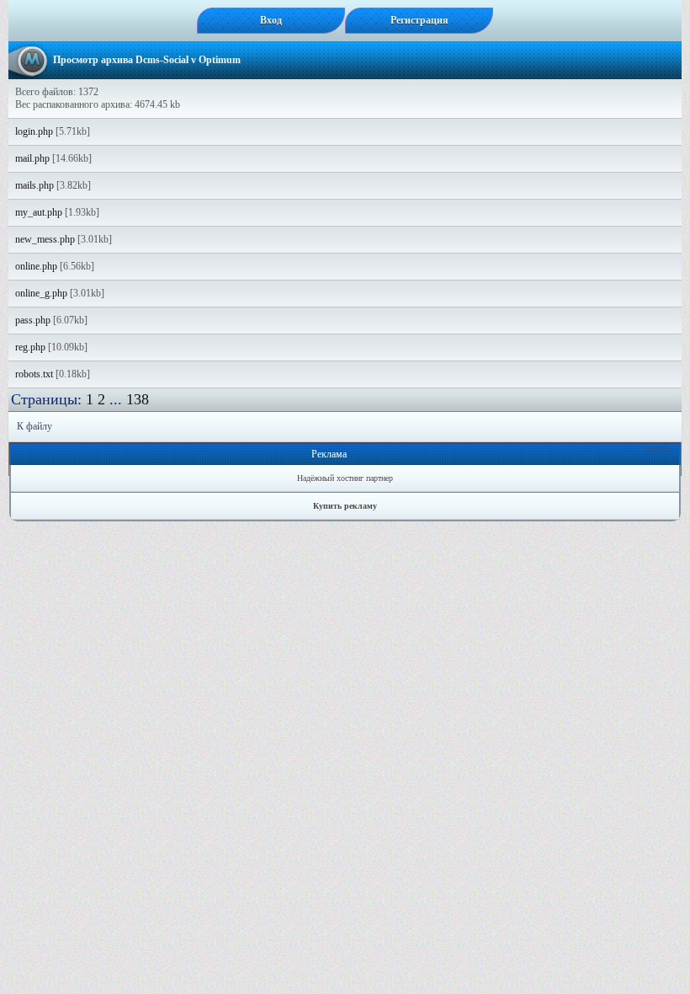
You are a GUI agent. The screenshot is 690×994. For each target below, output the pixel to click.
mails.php (34, 185)
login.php (34, 131)
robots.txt (34, 374)
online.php (36, 266)
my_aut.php (38, 212)
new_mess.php (45, 239)
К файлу (34, 426)
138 (137, 399)
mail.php (32, 158)
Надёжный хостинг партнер (345, 478)
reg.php (30, 347)
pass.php (32, 320)
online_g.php (41, 293)
